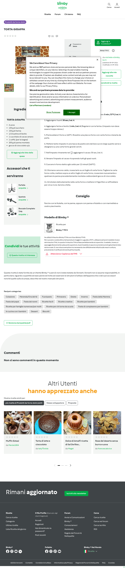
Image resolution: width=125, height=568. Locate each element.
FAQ (103, 563)
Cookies (111, 563)
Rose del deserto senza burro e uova (106, 443)
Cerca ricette (12, 517)
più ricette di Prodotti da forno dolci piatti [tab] (23, 403)
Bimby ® (68, 521)
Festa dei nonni (30, 301)
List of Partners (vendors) (40, 105)
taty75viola (43, 448)
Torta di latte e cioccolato (43, 443)
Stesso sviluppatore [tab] (55, 403)
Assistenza (69, 529)
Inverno (84, 297)
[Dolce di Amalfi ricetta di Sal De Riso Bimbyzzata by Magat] (77, 422)
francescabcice (105, 448)
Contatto (29, 563)
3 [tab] (66, 465)
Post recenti (40, 535)
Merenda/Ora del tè (28, 297)
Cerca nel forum (101, 521)
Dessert (34, 311)
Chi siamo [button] (68, 14)
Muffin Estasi (12, 441)
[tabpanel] (62, 439)
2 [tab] (62, 465)
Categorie (10, 521)
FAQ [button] (79, 14)
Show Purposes (53, 112)
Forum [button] (58, 14)
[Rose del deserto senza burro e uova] (107, 422)
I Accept (71, 112)
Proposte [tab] (72, 403)
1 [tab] (59, 465)
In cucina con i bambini (16, 311)
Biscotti (46, 311)
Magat (71, 448)
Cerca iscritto (100, 525)
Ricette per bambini (86, 301)
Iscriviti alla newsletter (76, 493)
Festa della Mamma (101, 297)
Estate (73, 297)
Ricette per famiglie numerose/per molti (23, 306)
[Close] (97, 59)
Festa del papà (12, 301)
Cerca (96, 513)
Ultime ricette (12, 525)
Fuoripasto (47, 297)
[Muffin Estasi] (18, 422)
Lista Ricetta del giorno (16, 529)
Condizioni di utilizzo (43, 563)
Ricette (9, 513)
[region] (63, 88)
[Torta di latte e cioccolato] (48, 422)
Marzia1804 (14, 445)
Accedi (38, 520)
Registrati (39, 524)
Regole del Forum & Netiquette (87, 563)
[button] (109, 5)
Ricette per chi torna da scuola (59, 306)
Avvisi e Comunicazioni (74, 517)
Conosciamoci (70, 525)
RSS (95, 529)
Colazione (10, 297)
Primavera (61, 297)
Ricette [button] (47, 14)
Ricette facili (47, 301)
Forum (67, 513)
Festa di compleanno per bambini (93, 306)
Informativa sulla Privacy (63, 563)
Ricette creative (65, 301)
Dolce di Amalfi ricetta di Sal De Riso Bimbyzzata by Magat (76, 443)
